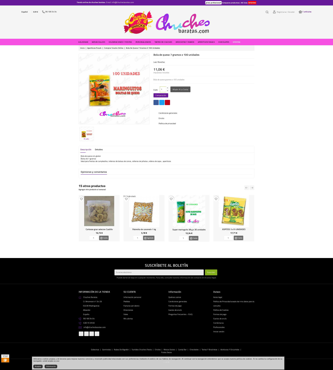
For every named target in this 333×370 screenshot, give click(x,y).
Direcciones (128, 310)
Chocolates (194, 349)
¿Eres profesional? (213, 2)
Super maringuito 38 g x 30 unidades (189, 229)
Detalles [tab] (99, 149)
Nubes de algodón (121, 349)
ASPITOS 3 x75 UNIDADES (233, 229)
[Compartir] (156, 102)
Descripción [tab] (85, 149)
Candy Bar (182, 349)
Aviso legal (217, 297)
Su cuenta (130, 292)
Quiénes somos (174, 297)
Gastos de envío (175, 310)
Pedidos (127, 301)
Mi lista (244, 2)
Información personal (132, 297)
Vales (126, 314)
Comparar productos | (231, 2)
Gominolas (106, 349)
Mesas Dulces (169, 349)
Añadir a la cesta (180, 89)
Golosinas (95, 349)
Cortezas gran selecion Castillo (99, 229)
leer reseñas (159, 62)
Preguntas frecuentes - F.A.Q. (180, 314)
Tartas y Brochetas (209, 349)
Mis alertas (128, 318)
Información (51, 366)
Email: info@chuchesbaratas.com (120, 2)
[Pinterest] (167, 102)
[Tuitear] (161, 102)
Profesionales (219, 327)
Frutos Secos (166, 352)
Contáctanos (218, 323)
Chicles (158, 349)
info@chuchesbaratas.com (95, 327)
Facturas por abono (131, 305)
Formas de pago (174, 305)
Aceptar (38, 366)
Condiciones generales (177, 301)
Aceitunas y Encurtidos (229, 349)
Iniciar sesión (218, 331)
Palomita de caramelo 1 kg (144, 229)
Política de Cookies (221, 310)
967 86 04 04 (89, 318)
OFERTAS (252, 2)
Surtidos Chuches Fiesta (142, 349)
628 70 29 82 (89, 323)
